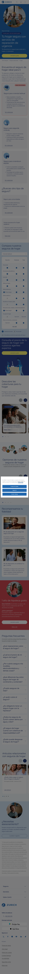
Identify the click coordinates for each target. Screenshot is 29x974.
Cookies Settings (14, 494)
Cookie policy (20, 482)
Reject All (14, 490)
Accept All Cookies (14, 486)
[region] (14, 487)
